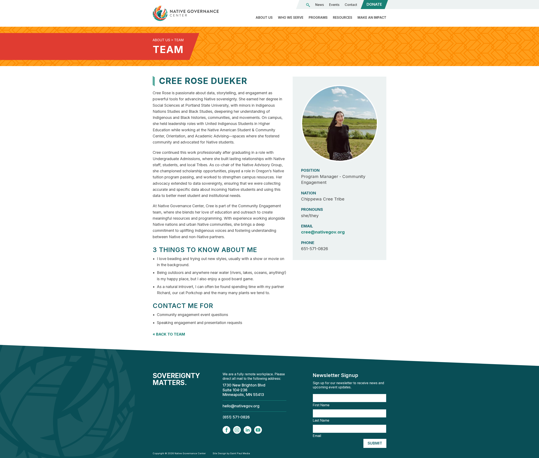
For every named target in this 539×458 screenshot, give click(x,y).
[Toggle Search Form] (308, 5)
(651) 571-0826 (236, 417)
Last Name (321, 420)
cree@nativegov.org (323, 232)
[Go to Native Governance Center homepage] (189, 13)
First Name (321, 405)
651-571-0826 (314, 248)
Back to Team (169, 334)
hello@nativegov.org (241, 406)
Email (317, 436)
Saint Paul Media (240, 453)
